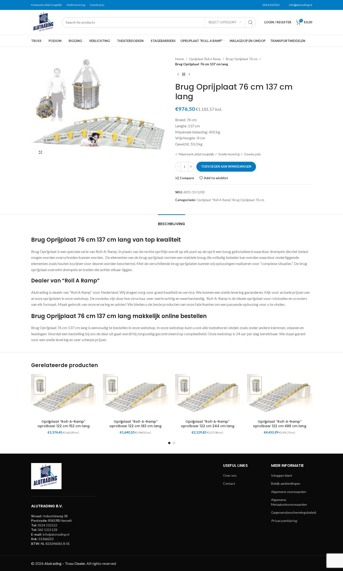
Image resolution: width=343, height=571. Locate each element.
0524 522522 (271, 5)
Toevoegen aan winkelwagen (226, 166)
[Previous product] (178, 74)
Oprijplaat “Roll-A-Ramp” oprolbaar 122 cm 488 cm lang (279, 424)
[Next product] (189, 74)
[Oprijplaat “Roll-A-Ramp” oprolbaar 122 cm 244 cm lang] (207, 395)
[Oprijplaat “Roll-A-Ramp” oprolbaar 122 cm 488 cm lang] (279, 395)
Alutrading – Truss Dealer (64, 563)
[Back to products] (183, 74)
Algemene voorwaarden (288, 492)
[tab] (171, 221)
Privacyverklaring (284, 521)
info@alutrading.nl (300, 5)
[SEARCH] (250, 22)
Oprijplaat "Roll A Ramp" (214, 200)
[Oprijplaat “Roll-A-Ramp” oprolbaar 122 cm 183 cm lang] (135, 395)
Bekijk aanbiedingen (285, 483)
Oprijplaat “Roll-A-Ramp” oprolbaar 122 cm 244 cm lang (207, 424)
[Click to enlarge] (40, 152)
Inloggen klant (281, 475)
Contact (229, 483)
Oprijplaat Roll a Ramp (205, 59)
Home (179, 59)
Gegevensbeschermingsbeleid (293, 512)
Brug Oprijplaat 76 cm (242, 59)
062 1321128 (47, 530)
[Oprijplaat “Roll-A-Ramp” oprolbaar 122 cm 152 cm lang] (63, 395)
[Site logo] (44, 22)
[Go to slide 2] (174, 443)
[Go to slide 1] (169, 443)
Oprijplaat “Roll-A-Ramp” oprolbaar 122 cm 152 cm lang (63, 424)
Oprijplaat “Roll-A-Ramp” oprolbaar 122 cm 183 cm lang (135, 424)
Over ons (230, 475)
